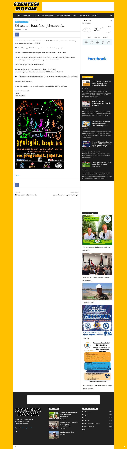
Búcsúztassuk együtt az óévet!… (26, 195)
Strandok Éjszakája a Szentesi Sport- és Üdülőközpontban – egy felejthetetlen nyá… (102, 144)
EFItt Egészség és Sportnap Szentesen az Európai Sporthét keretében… (101, 83)
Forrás (17, 175)
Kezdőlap (17, 20)
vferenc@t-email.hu (27, 428)
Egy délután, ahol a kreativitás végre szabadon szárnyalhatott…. (69, 424)
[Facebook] (17, 34)
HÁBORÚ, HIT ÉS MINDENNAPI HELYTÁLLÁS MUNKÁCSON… (101, 103)
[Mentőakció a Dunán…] (97, 291)
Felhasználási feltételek (21, 423)
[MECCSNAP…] (97, 320)
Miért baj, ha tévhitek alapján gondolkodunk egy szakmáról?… (68, 414)
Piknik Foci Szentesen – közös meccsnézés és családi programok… (102, 164)
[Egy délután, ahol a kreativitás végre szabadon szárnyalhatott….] (97, 264)
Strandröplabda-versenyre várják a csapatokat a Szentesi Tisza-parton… (101, 123)
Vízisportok (85, 415)
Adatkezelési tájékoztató (22, 421)
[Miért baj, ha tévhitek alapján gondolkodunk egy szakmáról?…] (97, 230)
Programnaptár (63, 15)
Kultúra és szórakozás (88, 426)
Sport (75, 15)
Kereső (94, 15)
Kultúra (26, 15)
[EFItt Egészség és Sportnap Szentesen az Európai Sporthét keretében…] (97, 362)
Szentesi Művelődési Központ (91, 424)
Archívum (83, 15)
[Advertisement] (78, 6)
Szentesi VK (86, 421)
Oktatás (36, 15)
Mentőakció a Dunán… (89, 302)
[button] (111, 15)
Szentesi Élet (86, 412)
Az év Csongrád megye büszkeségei (65, 195)
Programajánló (48, 15)
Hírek (18, 15)
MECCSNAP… (86, 338)
